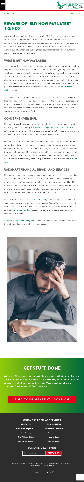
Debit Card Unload (25, 441)
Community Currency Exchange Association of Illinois (37, 463)
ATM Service (26, 424)
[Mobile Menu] (2, 5)
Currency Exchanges (40, 199)
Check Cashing (25, 432)
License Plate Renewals (54, 428)
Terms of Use (35, 465)
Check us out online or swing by (18, 220)
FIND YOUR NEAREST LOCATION (41, 399)
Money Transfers (54, 432)
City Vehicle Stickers (26, 437)
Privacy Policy (49, 465)
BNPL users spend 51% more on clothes (53, 127)
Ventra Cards (54, 437)
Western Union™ (54, 441)
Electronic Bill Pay (54, 424)
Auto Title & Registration (25, 428)
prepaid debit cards (20, 209)
